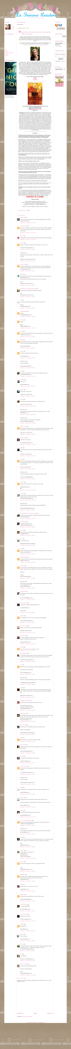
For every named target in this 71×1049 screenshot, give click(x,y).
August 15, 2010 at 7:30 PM (27, 336)
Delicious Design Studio (39, 1022)
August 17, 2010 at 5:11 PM (27, 599)
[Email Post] (28, 210)
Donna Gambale (23, 653)
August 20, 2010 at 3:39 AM (27, 752)
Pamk (21, 331)
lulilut (21, 548)
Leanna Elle (22, 217)
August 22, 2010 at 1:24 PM (27, 891)
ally (21, 300)
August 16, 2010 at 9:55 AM (27, 478)
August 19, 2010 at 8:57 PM (27, 741)
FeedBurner (63, 61)
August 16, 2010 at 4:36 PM (27, 553)
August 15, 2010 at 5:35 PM (27, 285)
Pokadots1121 (23, 713)
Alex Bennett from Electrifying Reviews (28, 288)
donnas (21, 399)
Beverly (21, 530)
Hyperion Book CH (37, 109)
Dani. (21, 538)
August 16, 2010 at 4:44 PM (27, 562)
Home (6, 49)
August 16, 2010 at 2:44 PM (27, 510)
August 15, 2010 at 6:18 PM (27, 296)
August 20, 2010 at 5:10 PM (27, 794)
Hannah (21, 924)
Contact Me (7, 55)
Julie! (21, 787)
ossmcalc (22, 565)
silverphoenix (22, 591)
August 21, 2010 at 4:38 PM (27, 846)
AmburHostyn (23, 635)
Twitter (35, 78)
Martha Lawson (23, 426)
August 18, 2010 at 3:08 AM (27, 650)
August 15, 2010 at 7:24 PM (27, 316)
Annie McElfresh (23, 904)
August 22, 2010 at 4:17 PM (27, 920)
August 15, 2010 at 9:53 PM (27, 396)
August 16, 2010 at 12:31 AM (28, 444)
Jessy (21, 687)
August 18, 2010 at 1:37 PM (27, 674)
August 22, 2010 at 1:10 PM (27, 871)
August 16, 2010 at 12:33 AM (28, 455)
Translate (60, 46)
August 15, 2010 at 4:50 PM (27, 270)
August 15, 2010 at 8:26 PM (27, 347)
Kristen (21, 351)
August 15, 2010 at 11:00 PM (28, 423)
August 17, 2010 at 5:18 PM (27, 612)
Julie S (21, 756)
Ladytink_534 (23, 744)
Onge (21, 371)
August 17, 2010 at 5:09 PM (27, 588)
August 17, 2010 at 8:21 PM (27, 632)
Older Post (50, 1013)
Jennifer (21, 493)
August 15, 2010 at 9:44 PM (27, 386)
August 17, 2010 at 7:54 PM (27, 622)
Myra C (21, 235)
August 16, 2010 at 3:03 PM (27, 518)
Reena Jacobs (23, 724)
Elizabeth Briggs (23, 557)
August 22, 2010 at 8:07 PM (27, 960)
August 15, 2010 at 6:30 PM (27, 308)
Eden (21, 447)
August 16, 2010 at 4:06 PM (27, 535)
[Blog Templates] (59, 86)
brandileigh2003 (23, 311)
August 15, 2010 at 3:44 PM (27, 261)
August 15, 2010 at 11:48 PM (28, 434)
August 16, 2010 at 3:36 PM (27, 527)
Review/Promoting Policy (9, 52)
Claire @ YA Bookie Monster (26, 820)
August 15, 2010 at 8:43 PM (27, 357)
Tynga (21, 884)
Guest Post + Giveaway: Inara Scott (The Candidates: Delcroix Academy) (36, 33)
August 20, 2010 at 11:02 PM (28, 817)
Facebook (35, 79)
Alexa (21, 837)
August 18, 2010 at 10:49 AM (28, 661)
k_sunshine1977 (23, 766)
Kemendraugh (23, 437)
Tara (21, 954)
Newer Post (20, 1013)
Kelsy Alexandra (23, 602)
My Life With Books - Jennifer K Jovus (28, 513)
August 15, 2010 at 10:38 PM (28, 414)
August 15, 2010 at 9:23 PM (27, 376)
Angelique (22, 379)
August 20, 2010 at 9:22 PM (27, 807)
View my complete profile (12, 28)
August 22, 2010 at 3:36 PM (27, 910)
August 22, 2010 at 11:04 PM (28, 975)
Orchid (21, 274)
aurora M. (22, 850)
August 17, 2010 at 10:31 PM (28, 643)
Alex (21, 664)
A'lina (21, 459)
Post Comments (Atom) (27, 1016)
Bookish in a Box (23, 625)
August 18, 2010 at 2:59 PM (27, 697)
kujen (21, 737)
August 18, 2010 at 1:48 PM (27, 684)
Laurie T (21, 482)
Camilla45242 (23, 521)
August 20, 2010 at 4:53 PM (27, 784)
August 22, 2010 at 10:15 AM (28, 858)
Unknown (22, 242)
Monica (21, 319)
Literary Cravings (23, 914)
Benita (21, 339)
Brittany (21, 944)
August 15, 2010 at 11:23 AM (28, 222)
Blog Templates (30, 1022)
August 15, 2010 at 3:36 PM (27, 249)
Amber (21, 810)
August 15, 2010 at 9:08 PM (27, 367)
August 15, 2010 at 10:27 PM (28, 406)
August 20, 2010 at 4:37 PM (27, 774)
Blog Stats (6, 54)
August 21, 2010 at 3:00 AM (27, 825)
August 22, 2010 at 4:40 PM (27, 930)
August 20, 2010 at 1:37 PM (27, 762)
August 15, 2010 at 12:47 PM (28, 232)
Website (35, 77)
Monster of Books (23, 963)
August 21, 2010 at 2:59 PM (27, 834)
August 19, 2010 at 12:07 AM (28, 721)
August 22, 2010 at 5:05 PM (27, 950)
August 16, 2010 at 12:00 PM (28, 500)
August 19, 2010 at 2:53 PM (27, 734)
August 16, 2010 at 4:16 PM (27, 545)
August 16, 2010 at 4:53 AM (27, 468)
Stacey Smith (23, 264)
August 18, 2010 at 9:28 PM (27, 710)
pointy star (22, 797)
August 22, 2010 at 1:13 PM (27, 881)
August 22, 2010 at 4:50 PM (27, 940)
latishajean (22, 874)
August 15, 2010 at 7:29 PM (27, 328)
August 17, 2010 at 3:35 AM (27, 578)
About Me (6, 51)
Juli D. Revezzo (23, 225)
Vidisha (21, 934)
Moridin (21, 647)
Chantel (21, 389)
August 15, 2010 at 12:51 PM (28, 239)
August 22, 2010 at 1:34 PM (27, 901)
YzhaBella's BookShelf (24, 700)
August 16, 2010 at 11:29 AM (28, 490)
